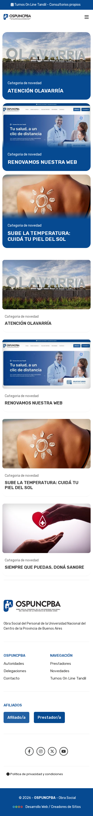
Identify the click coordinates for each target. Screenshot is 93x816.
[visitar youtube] (63, 751)
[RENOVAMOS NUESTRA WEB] (46, 127)
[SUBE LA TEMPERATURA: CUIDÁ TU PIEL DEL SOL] (46, 199)
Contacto (12, 678)
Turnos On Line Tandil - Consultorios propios (47, 5)
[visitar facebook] (29, 751)
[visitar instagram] (40, 751)
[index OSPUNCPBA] (17, 17)
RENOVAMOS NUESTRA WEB (42, 162)
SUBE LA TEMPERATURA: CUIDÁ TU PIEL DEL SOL (39, 236)
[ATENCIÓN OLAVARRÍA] (46, 56)
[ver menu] (86, 17)
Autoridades (14, 663)
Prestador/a (49, 717)
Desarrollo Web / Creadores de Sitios (53, 807)
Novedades (59, 671)
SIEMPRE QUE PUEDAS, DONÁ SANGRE (44, 567)
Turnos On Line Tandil (68, 678)
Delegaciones (15, 671)
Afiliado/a (16, 717)
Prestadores (60, 663)
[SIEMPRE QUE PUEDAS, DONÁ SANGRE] (46, 528)
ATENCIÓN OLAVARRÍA (35, 91)
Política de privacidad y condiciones (36, 774)
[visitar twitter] (52, 751)
